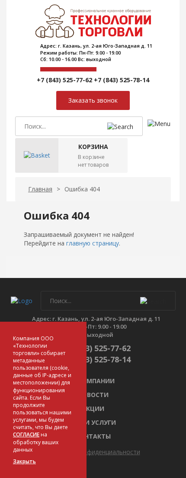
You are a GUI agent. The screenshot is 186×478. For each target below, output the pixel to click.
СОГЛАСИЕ (26, 434)
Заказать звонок (93, 100)
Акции (93, 408)
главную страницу (92, 243)
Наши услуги (93, 422)
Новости (93, 395)
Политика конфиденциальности (93, 452)
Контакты (93, 436)
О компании (93, 381)
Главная (40, 189)
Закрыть (24, 461)
